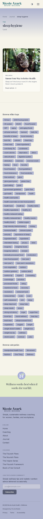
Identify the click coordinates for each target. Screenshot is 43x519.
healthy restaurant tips (12, 218)
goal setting (8, 185)
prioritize (21, 279)
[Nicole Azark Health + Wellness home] (12, 4)
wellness (22, 333)
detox (34, 153)
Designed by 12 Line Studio (11, 509)
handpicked (20, 194)
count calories (9, 153)
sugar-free (33, 312)
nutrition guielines (10, 271)
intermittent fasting (11, 243)
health (31, 194)
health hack (8, 206)
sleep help (24, 304)
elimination (8, 161)
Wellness (30, 354)
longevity (7, 247)
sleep (30, 300)
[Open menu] (38, 4)
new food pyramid (11, 259)
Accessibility (21, 512)
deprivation (23, 153)
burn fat (7, 140)
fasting (6, 165)
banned (24, 132)
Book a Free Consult (11, 468)
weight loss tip (9, 333)
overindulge (8, 279)
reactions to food (10, 288)
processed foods (10, 284)
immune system (25, 230)
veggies (20, 324)
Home (5, 17)
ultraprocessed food (23, 320)
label (33, 243)
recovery (24, 288)
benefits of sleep (10, 136)
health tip (20, 206)
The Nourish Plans (10, 457)
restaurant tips (9, 296)
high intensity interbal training (14, 226)
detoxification (9, 157)
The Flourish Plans (11, 454)
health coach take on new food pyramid (19, 202)
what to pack (9, 337)
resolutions (8, 292)
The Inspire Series (10, 461)
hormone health (10, 230)
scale (21, 296)
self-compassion (10, 300)
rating (24, 284)
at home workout (10, 132)
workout (21, 337)
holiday (32, 226)
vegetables (8, 324)
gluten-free (25, 181)
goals (19, 185)
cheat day (28, 140)
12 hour (7, 120)
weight (29, 324)
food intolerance (10, 173)
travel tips (7, 316)
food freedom (9, 169)
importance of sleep (22, 234)
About (5, 435)
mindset (24, 251)
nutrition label (26, 271)
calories (17, 140)
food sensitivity (26, 173)
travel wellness (21, 316)
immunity (7, 234)
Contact (6, 443)
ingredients (24, 239)
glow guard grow (10, 181)
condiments (23, 148)
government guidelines (12, 189)
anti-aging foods (26, 128)
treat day (34, 316)
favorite (24, 165)
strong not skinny (10, 312)
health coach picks (11, 198)
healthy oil (26, 210)
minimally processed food (13, 255)
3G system (8, 124)
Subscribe (9, 492)
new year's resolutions (25, 263)
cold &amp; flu (9, 148)
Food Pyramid (30, 124)
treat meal (8, 320)
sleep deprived (10, 304)
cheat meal (8, 144)
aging (14, 128)
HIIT (5, 128)
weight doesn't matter (12, 329)
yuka (30, 337)
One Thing (18, 354)
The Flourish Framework (13, 464)
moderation (32, 255)
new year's (8, 263)
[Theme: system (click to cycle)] (32, 4)
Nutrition (7, 354)
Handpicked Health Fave (13, 350)
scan (29, 296)
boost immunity (26, 136)
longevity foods (21, 247)
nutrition (23, 267)
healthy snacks (30, 218)
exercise (19, 161)
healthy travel (9, 222)
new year (25, 259)
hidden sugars (24, 222)
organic (19, 275)
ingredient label (10, 239)
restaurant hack (22, 292)
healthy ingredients (11, 210)
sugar (23, 312)
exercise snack (32, 161)
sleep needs (9, 308)
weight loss (29, 329)
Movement (31, 350)
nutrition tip (8, 275)
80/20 (18, 124)
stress (20, 308)
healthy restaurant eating (13, 214)
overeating (31, 275)
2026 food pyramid (21, 120)
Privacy (5, 512)
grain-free (29, 189)
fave (15, 165)
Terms (12, 512)
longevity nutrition (10, 251)
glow (20, 177)
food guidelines (25, 169)
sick (22, 300)
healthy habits (33, 206)
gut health (8, 194)
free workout (9, 177)
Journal (12, 17)
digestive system (25, 157)
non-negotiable (10, 267)
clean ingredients (23, 144)
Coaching (6, 432)
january (24, 243)
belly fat (34, 132)
